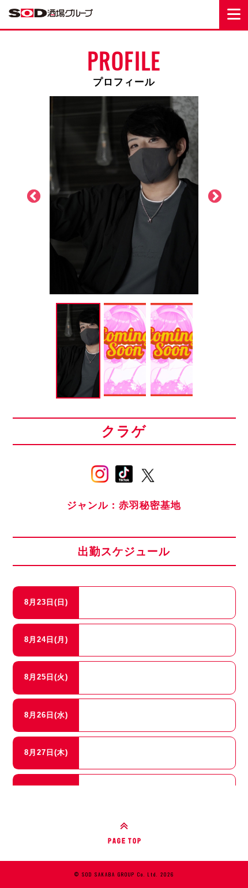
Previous (33, 196)
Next (214, 196)
